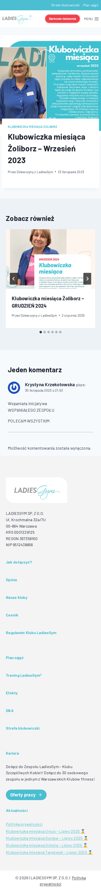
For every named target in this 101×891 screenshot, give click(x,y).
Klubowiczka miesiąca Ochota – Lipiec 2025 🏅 (47, 845)
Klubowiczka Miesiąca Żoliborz (32, 126)
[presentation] (50, 259)
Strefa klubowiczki (65, 5)
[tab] (40, 332)
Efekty (12, 692)
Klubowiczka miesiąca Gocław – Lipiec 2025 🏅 (47, 838)
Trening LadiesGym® (24, 675)
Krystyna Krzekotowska (50, 384)
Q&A (10, 710)
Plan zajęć (90, 5)
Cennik (12, 615)
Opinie (11, 579)
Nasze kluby (16, 597)
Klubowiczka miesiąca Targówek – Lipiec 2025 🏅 (49, 852)
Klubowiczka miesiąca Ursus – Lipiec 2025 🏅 (46, 831)
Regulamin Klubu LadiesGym (31, 632)
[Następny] (87, 279)
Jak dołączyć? (19, 562)
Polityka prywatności (24, 824)
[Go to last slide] (14, 279)
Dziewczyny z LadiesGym (35, 172)
